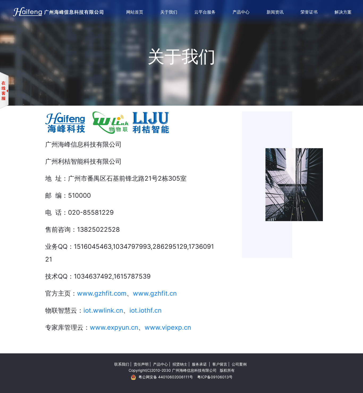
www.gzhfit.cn (155, 293)
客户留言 (219, 364)
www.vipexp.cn (168, 327)
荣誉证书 (309, 12)
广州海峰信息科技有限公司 (194, 370)
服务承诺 (200, 364)
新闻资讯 (275, 12)
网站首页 (134, 12)
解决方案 (343, 12)
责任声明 (141, 364)
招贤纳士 (179, 364)
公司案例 (239, 364)
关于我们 (168, 12)
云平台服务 (205, 12)
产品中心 (241, 12)
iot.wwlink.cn (103, 310)
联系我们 (121, 364)
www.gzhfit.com (101, 293)
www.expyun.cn (114, 327)
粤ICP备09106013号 (215, 377)
